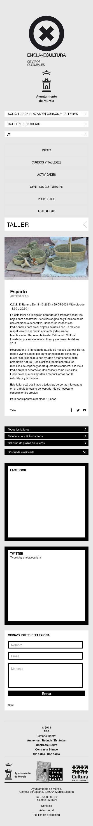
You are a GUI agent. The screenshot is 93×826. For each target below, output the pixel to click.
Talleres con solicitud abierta (25, 436)
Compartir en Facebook (71, 410)
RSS (46, 731)
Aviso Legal (46, 810)
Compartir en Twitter (78, 410)
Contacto (46, 805)
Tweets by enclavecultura (25, 557)
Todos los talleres (18, 429)
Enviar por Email (84, 410)
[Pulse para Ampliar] (46, 258)
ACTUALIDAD (46, 211)
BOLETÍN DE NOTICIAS (24, 123)
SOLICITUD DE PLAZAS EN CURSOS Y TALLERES (43, 113)
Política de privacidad (46, 815)
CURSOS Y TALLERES (46, 162)
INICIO (46, 150)
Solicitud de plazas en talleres (26, 443)
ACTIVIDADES (46, 175)
